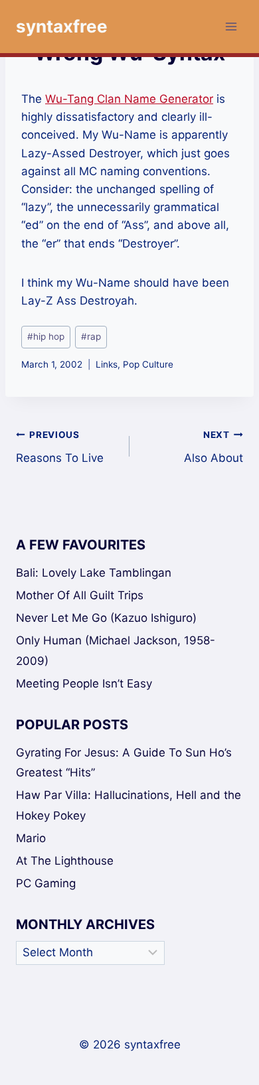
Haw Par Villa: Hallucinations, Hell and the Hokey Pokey (128, 805)
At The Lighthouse (65, 860)
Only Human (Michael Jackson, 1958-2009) (115, 651)
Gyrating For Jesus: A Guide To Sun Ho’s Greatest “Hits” (124, 763)
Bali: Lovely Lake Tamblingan (93, 572)
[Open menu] (230, 26)
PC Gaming (46, 883)
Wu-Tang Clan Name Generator (129, 99)
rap (91, 336)
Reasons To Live (60, 447)
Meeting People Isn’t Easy (84, 683)
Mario (31, 838)
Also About (213, 447)
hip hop (45, 336)
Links (107, 364)
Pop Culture (148, 364)
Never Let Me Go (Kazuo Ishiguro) (106, 617)
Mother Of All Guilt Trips (79, 595)
